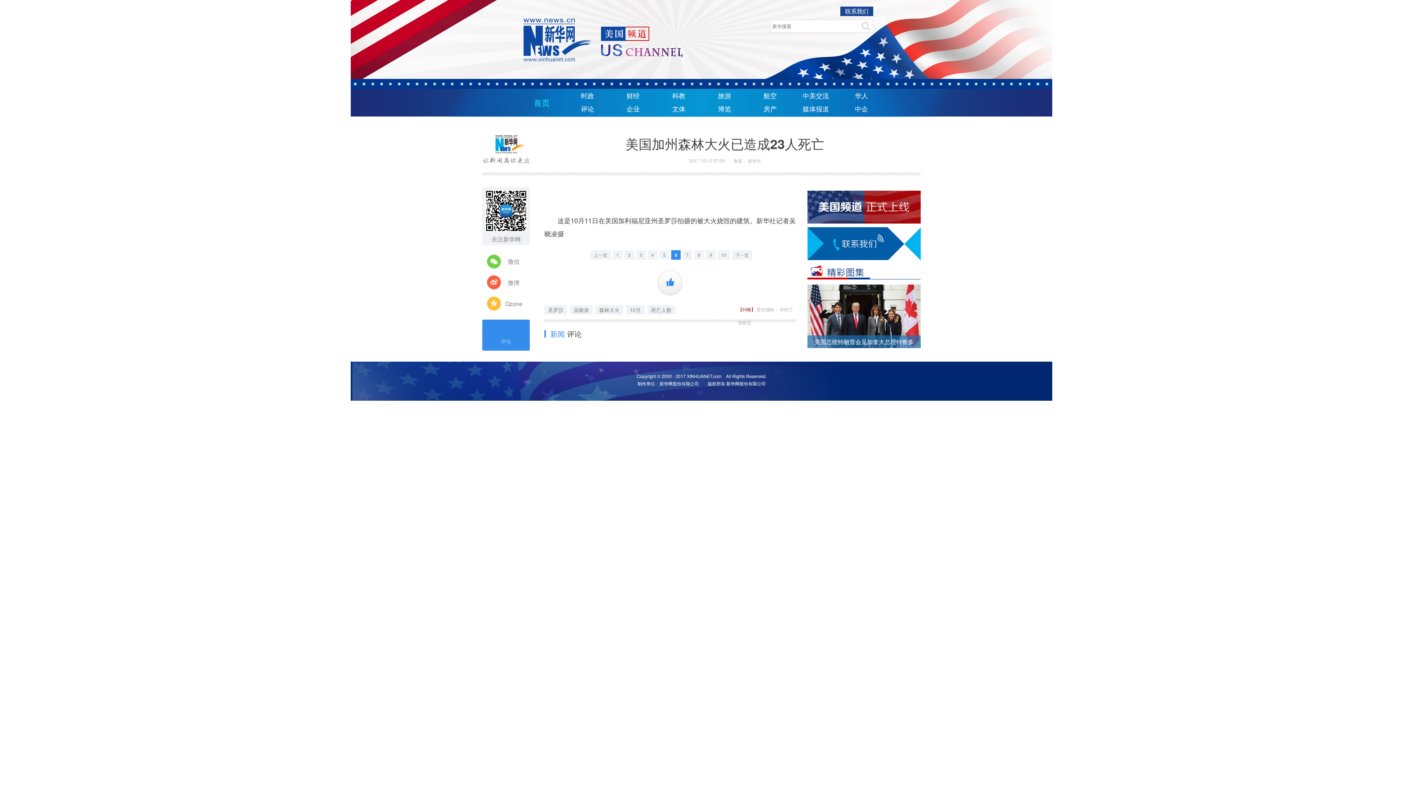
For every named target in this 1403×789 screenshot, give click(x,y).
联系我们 (856, 11)
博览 (724, 109)
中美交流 (816, 96)
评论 (587, 109)
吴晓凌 (581, 309)
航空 (770, 96)
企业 (633, 109)
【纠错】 (747, 309)
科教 (678, 96)
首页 (542, 103)
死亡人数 (661, 309)
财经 (633, 96)
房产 (770, 109)
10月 (635, 309)
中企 (861, 109)
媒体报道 (816, 109)
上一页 (600, 255)
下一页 (742, 255)
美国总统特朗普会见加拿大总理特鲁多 (864, 342)
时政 (587, 96)
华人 (861, 96)
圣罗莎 (555, 309)
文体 (678, 109)
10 (723, 255)
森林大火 (609, 309)
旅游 (724, 96)
